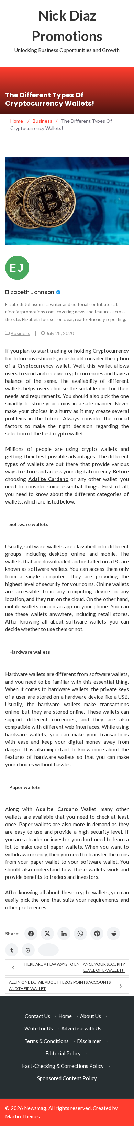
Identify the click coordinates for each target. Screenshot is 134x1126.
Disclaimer (89, 1041)
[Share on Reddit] (113, 933)
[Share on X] (47, 933)
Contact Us (37, 1016)
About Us (90, 1016)
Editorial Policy (63, 1053)
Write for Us (38, 1028)
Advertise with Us (81, 1028)
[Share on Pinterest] (96, 933)
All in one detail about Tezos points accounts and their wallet (60, 985)
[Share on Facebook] (30, 933)
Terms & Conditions (46, 1041)
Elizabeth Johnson (29, 292)
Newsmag (35, 1108)
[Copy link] (48, 949)
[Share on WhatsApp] (80, 933)
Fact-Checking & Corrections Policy (63, 1066)
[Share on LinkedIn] (63, 933)
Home (65, 1016)
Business (20, 333)
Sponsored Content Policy (67, 1078)
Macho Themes (22, 1116)
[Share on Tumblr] (11, 949)
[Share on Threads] (28, 949)
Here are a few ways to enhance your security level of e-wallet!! (74, 967)
